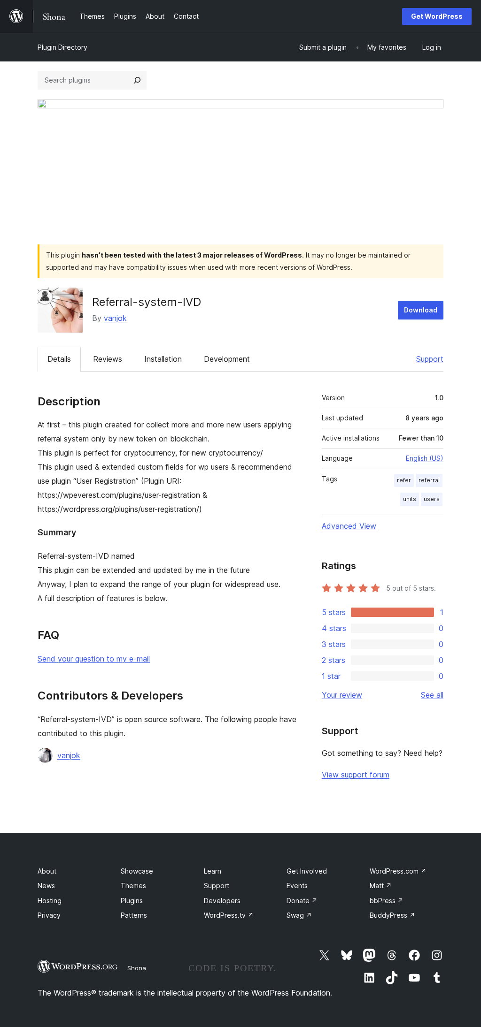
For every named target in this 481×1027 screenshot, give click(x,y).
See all (432, 695)
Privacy (49, 915)
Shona (136, 968)
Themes (133, 886)
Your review (342, 695)
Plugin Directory (62, 47)
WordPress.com (398, 871)
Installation (163, 359)
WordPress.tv (229, 915)
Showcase (137, 871)
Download (420, 310)
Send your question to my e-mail (94, 658)
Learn (212, 871)
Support (429, 359)
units (409, 498)
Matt (381, 886)
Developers (222, 901)
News (46, 886)
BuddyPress (392, 915)
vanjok (115, 318)
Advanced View (349, 526)
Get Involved (307, 871)
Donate (302, 901)
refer (404, 480)
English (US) (424, 458)
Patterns (134, 915)
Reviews (107, 359)
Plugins (132, 901)
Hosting (50, 901)
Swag (299, 915)
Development (227, 359)
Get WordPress (437, 16)
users (432, 498)
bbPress (386, 901)
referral (429, 480)
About (47, 871)
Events (297, 886)
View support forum (355, 774)
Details (59, 359)
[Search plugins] (137, 80)
